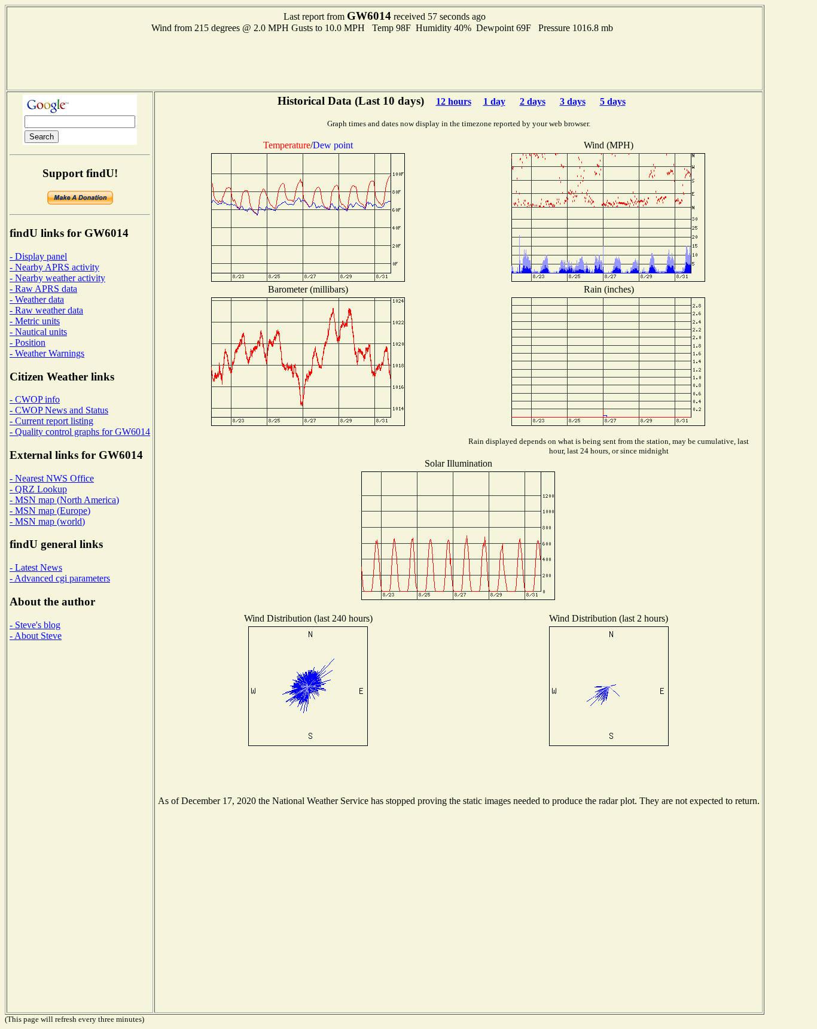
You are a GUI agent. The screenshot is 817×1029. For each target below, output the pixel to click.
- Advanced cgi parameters (60, 578)
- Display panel (38, 256)
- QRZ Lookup (38, 489)
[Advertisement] (384, 60)
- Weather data (37, 299)
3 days (573, 101)
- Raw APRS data (43, 289)
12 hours (453, 101)
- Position (27, 342)
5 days (613, 101)
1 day (494, 101)
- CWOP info (35, 399)
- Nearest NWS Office (52, 478)
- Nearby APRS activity (54, 267)
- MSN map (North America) (64, 500)
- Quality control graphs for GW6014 (80, 432)
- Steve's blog (35, 625)
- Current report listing (51, 421)
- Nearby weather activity (57, 278)
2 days (532, 101)
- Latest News (36, 567)
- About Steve (36, 636)
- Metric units (35, 321)
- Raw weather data (46, 310)
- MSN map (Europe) (50, 511)
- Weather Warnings (47, 353)
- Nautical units (38, 332)
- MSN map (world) (47, 521)
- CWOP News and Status (59, 410)
